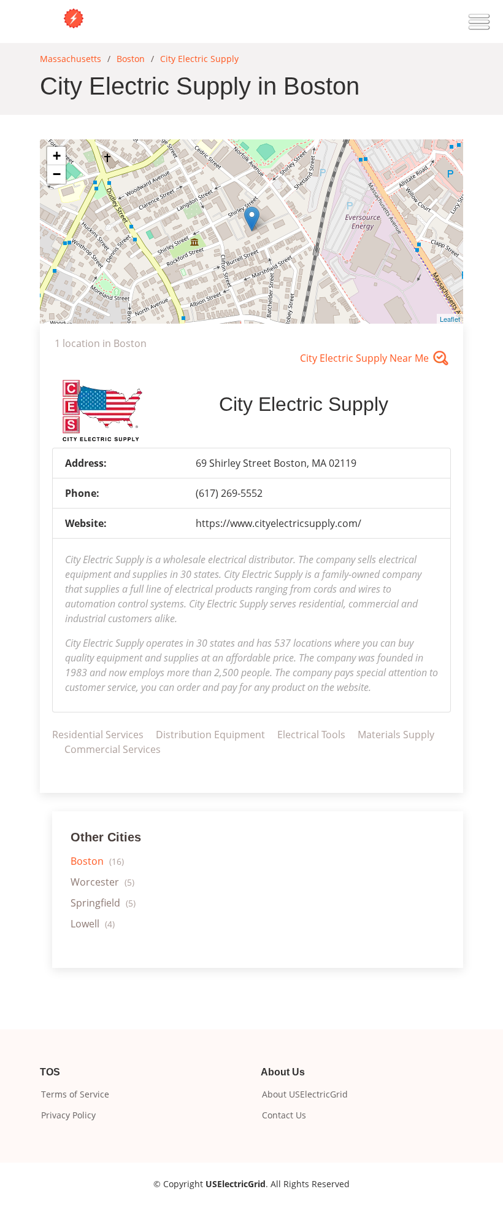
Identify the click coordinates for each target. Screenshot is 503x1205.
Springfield (103, 903)
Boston (97, 861)
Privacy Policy (68, 1115)
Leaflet (450, 319)
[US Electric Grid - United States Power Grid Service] (73, 17)
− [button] (57, 174)
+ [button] (57, 155)
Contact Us (284, 1115)
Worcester (102, 882)
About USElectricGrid (305, 1094)
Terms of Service (75, 1094)
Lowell (93, 923)
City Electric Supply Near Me (364, 358)
